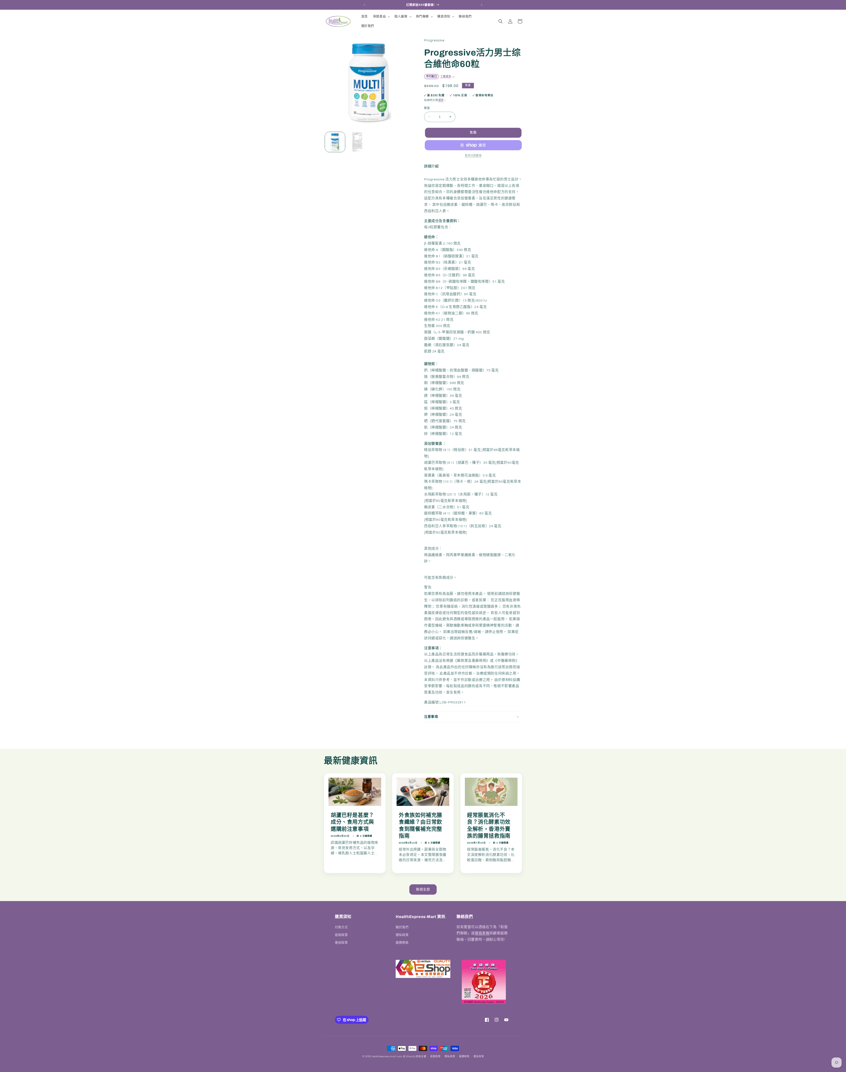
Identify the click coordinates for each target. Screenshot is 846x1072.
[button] (381, 16)
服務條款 (402, 942)
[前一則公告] (364, 5)
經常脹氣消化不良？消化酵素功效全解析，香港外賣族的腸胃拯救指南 (488, 825)
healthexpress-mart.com (387, 1056)
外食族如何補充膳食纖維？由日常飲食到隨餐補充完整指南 (420, 825)
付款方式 (341, 927)
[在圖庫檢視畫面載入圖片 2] (357, 142)
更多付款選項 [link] (473, 155)
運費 (441, 100)
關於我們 (402, 927)
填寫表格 (482, 933)
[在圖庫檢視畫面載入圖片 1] (335, 142)
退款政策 (341, 934)
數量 (427, 107)
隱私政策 (402, 934)
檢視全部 (423, 889)
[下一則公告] (481, 5)
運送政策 (341, 942)
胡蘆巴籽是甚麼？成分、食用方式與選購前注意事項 (352, 822)
